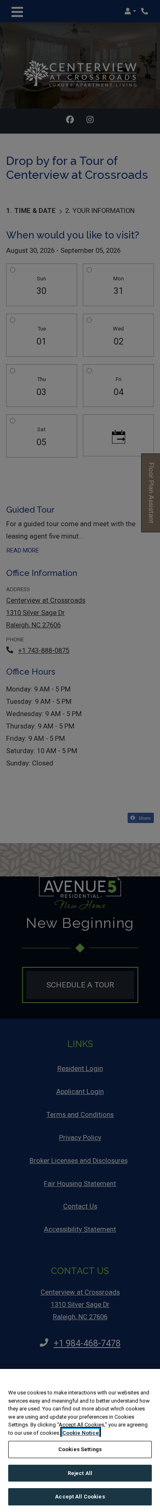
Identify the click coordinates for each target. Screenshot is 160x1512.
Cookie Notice (80, 1433)
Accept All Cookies (80, 1497)
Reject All (80, 1473)
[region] (80, 1440)
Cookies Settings (80, 1449)
